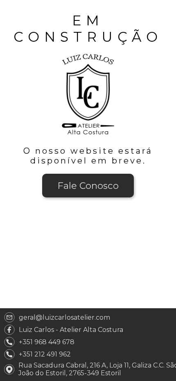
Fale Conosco (88, 185)
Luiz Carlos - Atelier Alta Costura (71, 330)
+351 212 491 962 (45, 354)
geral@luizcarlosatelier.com (64, 317)
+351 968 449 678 (46, 342)
